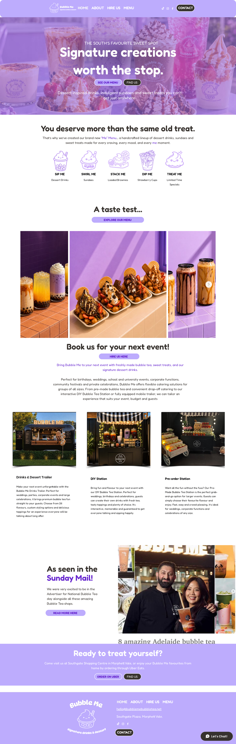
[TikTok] (163, 8)
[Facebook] (172, 8)
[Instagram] (167, 8)
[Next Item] (208, 284)
